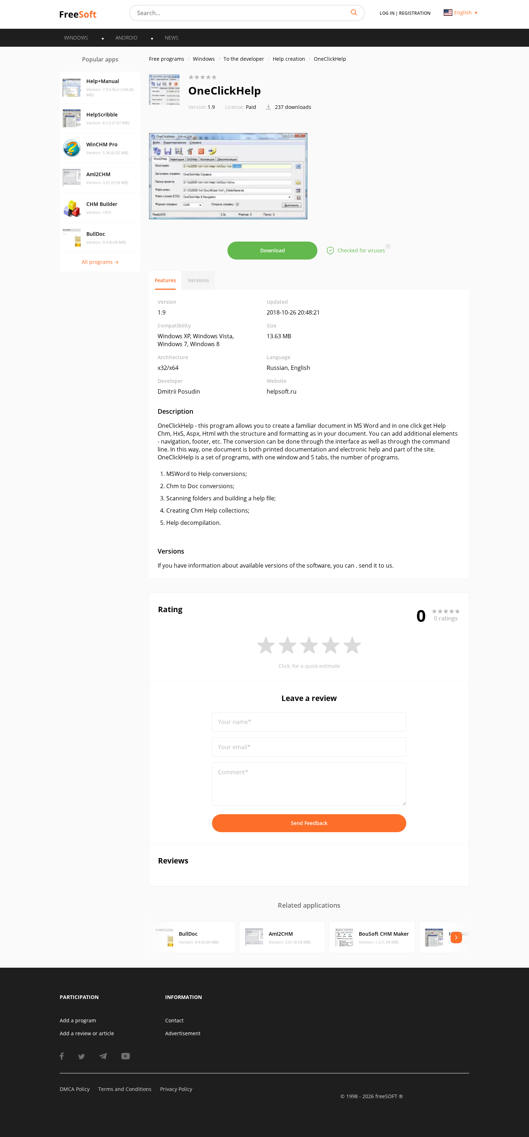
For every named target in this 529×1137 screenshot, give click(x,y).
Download (272, 250)
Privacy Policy (176, 1089)
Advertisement (182, 1033)
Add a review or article (87, 1033)
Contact (174, 1020)
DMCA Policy (75, 1089)
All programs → (100, 261)
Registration (414, 13)
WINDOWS (76, 37)
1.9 (201, 107)
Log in (387, 13)
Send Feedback (309, 823)
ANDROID (126, 37)
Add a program (78, 1020)
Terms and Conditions (125, 1089)
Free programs (166, 58)
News (171, 37)
